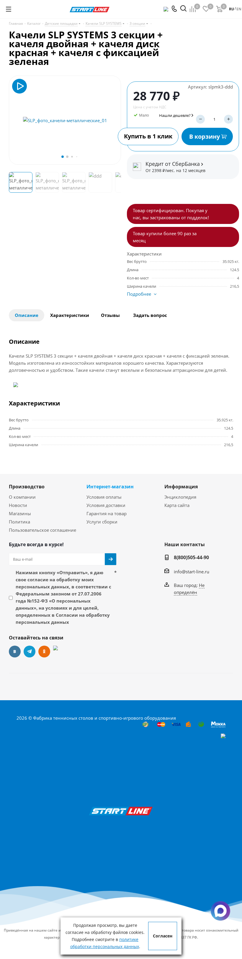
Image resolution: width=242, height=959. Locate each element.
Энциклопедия (180, 497)
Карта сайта (176, 505)
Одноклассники (44, 651)
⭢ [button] (115, 120)
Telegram (29, 651)
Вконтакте (15, 651)
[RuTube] (59, 651)
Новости (18, 505)
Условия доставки (105, 505)
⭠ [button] (14, 120)
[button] (62, 157)
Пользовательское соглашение (42, 530)
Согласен (162, 936)
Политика (19, 522)
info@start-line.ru (191, 572)
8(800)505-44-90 (191, 557)
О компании (22, 497)
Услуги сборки (101, 522)
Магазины (20, 513)
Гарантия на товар (106, 513)
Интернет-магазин (110, 486)
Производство (27, 486)
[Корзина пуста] (219, 9)
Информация (181, 486)
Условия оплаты (104, 497)
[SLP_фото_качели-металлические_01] (65, 120)
